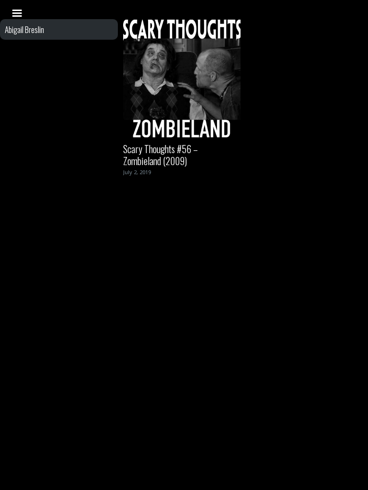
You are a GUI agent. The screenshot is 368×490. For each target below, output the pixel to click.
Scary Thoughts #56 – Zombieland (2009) (160, 155)
